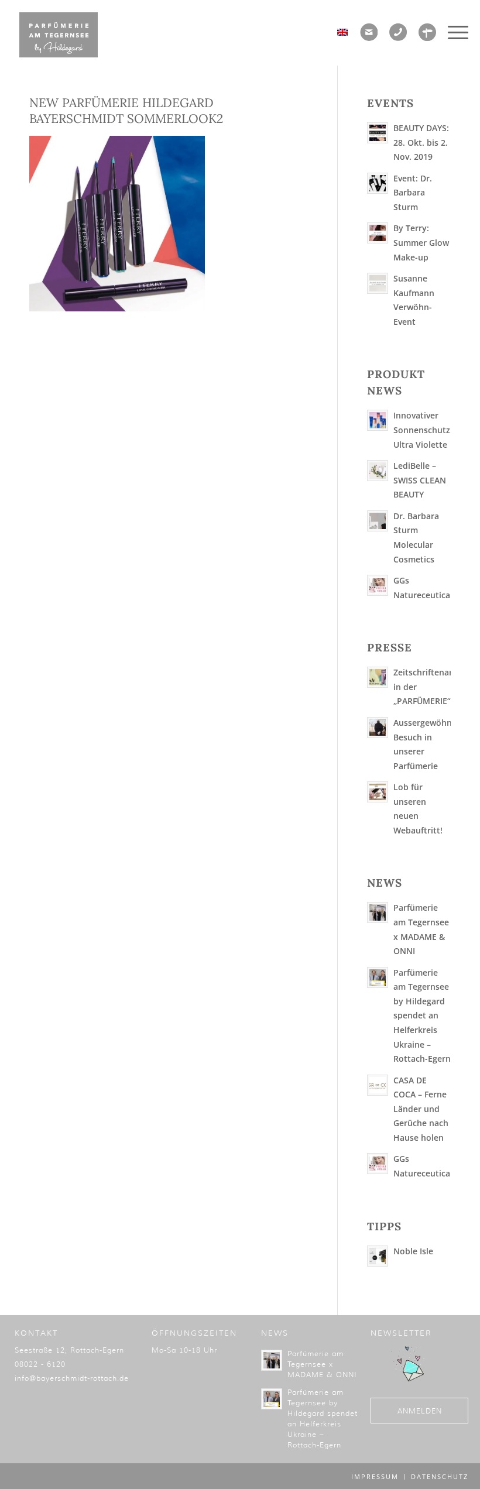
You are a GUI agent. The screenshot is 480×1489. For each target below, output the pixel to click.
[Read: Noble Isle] (377, 1256)
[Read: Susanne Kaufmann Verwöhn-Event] (377, 283)
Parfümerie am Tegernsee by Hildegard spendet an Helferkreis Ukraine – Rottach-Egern (422, 1015)
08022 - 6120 (40, 1364)
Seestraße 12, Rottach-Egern (69, 1350)
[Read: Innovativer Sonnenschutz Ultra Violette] (377, 420)
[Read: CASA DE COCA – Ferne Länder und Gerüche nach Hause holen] (377, 1085)
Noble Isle (413, 1251)
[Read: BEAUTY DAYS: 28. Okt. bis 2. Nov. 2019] (377, 132)
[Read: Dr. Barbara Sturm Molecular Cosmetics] (377, 520)
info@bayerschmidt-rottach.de (72, 1378)
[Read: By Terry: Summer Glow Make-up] (377, 232)
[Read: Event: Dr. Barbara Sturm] (377, 183)
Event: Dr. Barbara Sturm (412, 192)
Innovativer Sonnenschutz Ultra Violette (421, 430)
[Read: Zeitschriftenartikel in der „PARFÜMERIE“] (377, 677)
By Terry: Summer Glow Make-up (421, 242)
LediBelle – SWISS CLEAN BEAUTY (419, 480)
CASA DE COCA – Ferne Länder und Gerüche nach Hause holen (420, 1109)
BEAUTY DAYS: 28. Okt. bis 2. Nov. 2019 (421, 142)
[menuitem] (455, 32)
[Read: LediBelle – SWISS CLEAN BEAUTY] (377, 470)
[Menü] (455, 32)
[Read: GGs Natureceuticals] (377, 585)
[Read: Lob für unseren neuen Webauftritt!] (377, 791)
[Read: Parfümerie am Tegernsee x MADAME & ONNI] (377, 912)
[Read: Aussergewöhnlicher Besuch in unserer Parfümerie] (377, 727)
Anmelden (419, 1410)
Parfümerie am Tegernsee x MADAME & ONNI (321, 1364)
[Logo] (58, 35)
